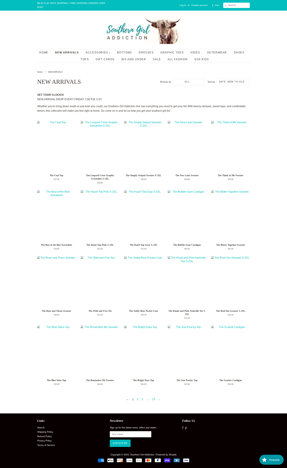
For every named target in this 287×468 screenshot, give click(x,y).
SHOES (239, 52)
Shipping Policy (45, 432)
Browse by (165, 81)
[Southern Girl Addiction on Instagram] (190, 428)
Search (41, 427)
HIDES (195, 52)
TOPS (85, 59)
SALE (157, 59)
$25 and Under (133, 59)
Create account (199, 5)
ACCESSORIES (97, 52)
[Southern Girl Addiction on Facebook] (182, 428)
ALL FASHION (178, 59)
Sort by (211, 81)
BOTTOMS (124, 52)
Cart (217, 5)
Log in (183, 5)
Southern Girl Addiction (142, 454)
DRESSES (146, 52)
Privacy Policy (44, 440)
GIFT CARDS (105, 59)
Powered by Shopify (166, 454)
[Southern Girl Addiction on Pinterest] (186, 428)
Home (43, 52)
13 (153, 399)
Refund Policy (44, 436)
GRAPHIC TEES (172, 52)
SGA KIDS (201, 59)
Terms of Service (46, 445)
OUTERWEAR (217, 52)
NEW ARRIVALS (67, 52)
